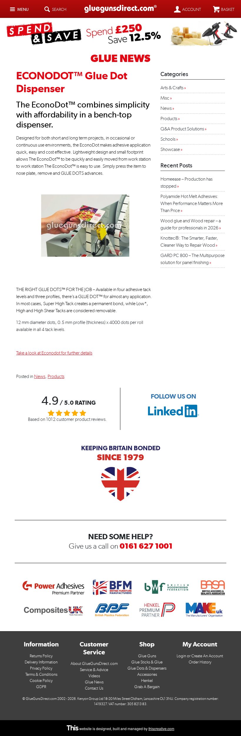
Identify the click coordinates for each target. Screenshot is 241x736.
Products (56, 376)
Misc (164, 98)
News (39, 376)
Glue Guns (147, 655)
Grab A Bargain (147, 686)
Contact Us (94, 688)
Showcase (170, 149)
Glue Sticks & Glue (147, 662)
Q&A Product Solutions (182, 129)
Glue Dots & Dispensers (147, 668)
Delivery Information (41, 662)
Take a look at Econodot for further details (54, 353)
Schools (167, 139)
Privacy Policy (41, 668)
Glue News (94, 682)
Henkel (147, 680)
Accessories (147, 674)
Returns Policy (41, 655)
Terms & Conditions (41, 674)
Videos (94, 675)
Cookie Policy (41, 680)
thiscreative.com (161, 728)
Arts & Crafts (171, 87)
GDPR (41, 686)
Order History (200, 662)
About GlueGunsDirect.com (94, 663)
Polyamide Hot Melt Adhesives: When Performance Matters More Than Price (191, 203)
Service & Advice (94, 669)
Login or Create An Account (200, 655)
